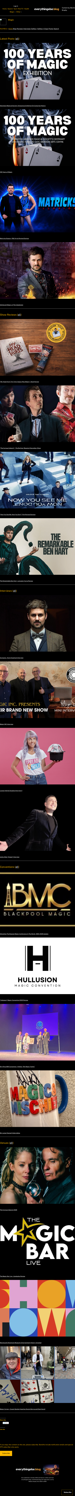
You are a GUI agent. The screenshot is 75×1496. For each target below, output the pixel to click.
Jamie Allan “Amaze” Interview (9, 857)
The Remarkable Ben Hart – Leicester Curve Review (16, 581)
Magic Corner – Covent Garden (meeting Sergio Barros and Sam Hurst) (22, 1409)
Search (56, 29)
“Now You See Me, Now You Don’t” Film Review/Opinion (17, 514)
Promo (51, 29)
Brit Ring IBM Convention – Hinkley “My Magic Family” (17, 1066)
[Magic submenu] (15, 11)
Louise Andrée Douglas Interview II (11, 790)
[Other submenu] (21, 11)
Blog (15, 29)
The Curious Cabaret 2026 (8, 1210)
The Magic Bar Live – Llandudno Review (12, 1276)
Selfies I (34, 29)
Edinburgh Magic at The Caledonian (11, 305)
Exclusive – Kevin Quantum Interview (11, 658)
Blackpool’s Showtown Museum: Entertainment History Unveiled (20, 1343)
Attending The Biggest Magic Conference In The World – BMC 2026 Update (24, 934)
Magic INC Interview (6, 724)
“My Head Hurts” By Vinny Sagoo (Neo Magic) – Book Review (19, 381)
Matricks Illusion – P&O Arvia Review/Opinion (14, 238)
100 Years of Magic (6, 172)
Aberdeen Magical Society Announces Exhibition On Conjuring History (23, 106)
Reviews (20, 29)
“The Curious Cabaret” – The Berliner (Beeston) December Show (20, 448)
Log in (16, 6)
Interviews (27, 29)
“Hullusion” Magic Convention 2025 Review (14, 1000)
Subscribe (6, 1453)
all (17, 38)
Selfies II (40, 29)
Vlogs (46, 29)
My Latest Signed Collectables (10, 1133)
